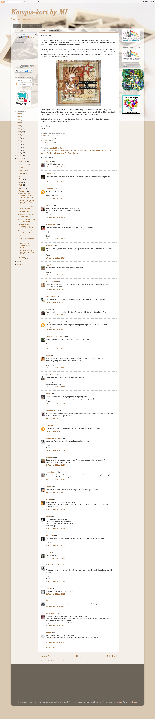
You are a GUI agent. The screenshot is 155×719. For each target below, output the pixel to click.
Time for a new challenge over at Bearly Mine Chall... (26, 226)
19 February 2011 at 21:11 (55, 404)
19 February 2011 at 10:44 (55, 315)
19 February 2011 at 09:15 (55, 302)
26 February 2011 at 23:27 (55, 626)
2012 (19, 155)
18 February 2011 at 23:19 (55, 290)
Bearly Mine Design (53, 150)
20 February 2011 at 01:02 (55, 419)
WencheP (49, 246)
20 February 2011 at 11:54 (55, 465)
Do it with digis (97, 52)
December (23, 161)
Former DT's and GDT (31, 26)
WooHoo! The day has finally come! (26, 215)
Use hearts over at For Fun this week (26, 232)
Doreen (48, 161)
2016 (19, 144)
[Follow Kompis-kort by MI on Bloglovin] (23, 72)
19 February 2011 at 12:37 (55, 330)
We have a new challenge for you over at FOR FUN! (25, 195)
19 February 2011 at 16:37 (55, 368)
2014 (19, 150)
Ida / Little (50, 535)
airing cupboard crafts (54, 322)
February (22, 191)
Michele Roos (51, 296)
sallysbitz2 (50, 375)
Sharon (48, 633)
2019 (19, 135)
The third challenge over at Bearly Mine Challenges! (26, 252)
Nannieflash (50, 472)
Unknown (49, 188)
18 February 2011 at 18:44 (55, 239)
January (22, 258)
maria (48, 394)
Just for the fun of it (25, 212)
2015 (19, 147)
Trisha (48, 601)
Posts (19, 80)
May (20, 182)
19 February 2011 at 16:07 (55, 349)
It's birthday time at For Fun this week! (26, 220)
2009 (19, 264)
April (20, 185)
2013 (19, 153)
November (23, 164)
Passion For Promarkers (50, 52)
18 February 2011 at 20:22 (55, 275)
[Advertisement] (32, 679)
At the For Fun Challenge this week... (24, 245)
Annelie (49, 499)
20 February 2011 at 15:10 (55, 480)
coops (48, 356)
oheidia (49, 457)
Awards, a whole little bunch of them (25, 208)
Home (17, 26)
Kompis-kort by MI (39, 12)
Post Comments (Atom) (58, 661)
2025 (19, 117)
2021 (19, 129)
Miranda (49, 205)
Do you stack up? (95, 150)
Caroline (49, 588)
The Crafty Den (51, 411)
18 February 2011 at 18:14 (55, 218)
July (20, 176)
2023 (19, 123)
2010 (19, 261)
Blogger (134, 702)
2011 (19, 158)
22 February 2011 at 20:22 (55, 594)
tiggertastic (50, 265)
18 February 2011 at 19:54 (55, 258)
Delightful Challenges (68, 150)
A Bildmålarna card (25, 236)
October (22, 167)
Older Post (111, 656)
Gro (47, 309)
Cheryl (48, 552)
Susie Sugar (50, 613)
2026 (19, 114)
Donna (48, 487)
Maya (48, 516)
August (21, 173)
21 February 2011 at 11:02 (55, 509)
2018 (19, 138)
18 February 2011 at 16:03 (55, 182)
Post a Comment (50, 647)
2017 (19, 141)
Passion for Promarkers (55, 153)
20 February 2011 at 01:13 (55, 431)
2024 (19, 120)
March (21, 188)
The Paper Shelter (71, 153)
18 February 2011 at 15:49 (55, 167)
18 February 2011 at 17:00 (55, 199)
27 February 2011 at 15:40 (55, 643)
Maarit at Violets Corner (55, 336)
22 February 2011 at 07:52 (55, 581)
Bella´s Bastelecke (53, 438)
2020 (19, 132)
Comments (21, 84)
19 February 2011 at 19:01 (55, 387)
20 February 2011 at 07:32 (55, 450)
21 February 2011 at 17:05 (55, 545)
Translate (31, 37)
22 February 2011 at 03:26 (55, 558)
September (23, 170)
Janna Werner (51, 282)
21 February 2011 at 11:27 (55, 528)
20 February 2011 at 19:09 (55, 492)
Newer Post (46, 656)
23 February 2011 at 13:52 (55, 607)
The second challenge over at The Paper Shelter (26, 202)
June (21, 179)
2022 (19, 126)
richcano (119, 702)
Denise (49, 174)
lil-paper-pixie (51, 224)
